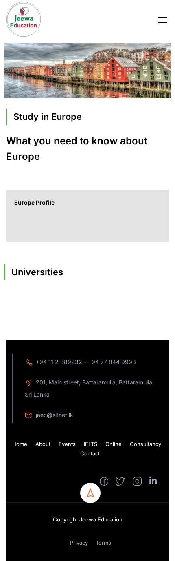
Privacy (79, 542)
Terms (103, 542)
